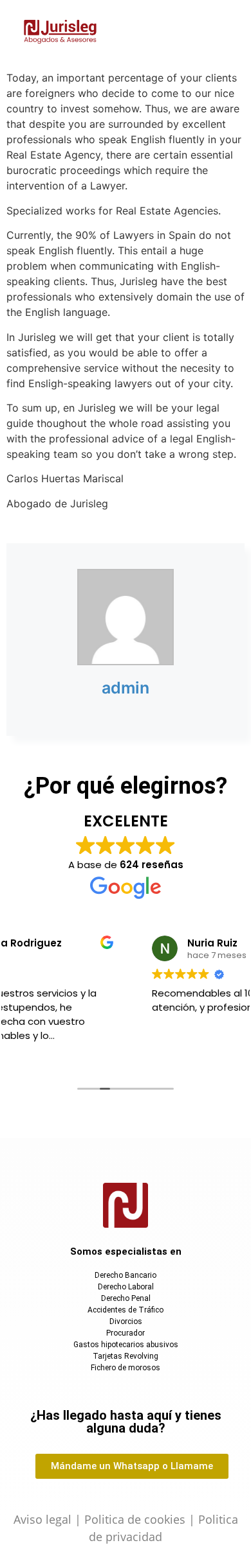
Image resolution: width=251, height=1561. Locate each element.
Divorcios (125, 1321)
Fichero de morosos (125, 1367)
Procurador (125, 1333)
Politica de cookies (134, 1519)
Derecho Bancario (125, 1275)
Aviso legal (42, 1519)
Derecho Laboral (126, 1286)
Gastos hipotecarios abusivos (125, 1344)
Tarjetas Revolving (125, 1356)
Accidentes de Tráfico (125, 1309)
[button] (182, 33)
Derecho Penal (126, 1298)
